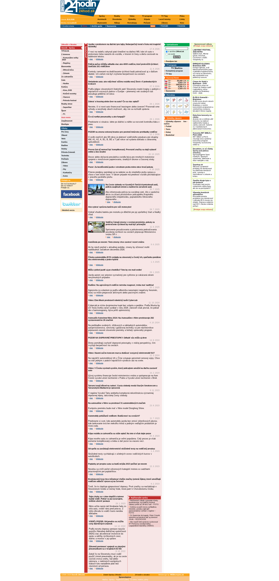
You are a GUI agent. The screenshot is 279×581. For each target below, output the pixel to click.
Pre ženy (65, 132)
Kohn (65, 176)
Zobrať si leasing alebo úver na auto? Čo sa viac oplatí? (113, 101)
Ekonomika (66, 66)
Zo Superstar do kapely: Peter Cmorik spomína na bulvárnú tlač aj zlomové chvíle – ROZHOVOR (144, 517)
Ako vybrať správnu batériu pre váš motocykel (109, 207)
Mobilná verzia (68, 210)
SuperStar (67, 107)
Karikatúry (67, 173)
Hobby (64, 149)
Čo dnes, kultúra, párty (139, 580)
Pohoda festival (69, 100)
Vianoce (66, 97)
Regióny (66, 63)
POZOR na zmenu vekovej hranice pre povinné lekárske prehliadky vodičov (122, 132)
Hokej (168, 132)
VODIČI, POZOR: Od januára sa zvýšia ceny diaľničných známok (106, 522)
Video (132, 16)
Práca (182, 16)
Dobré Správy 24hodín (112, 575)
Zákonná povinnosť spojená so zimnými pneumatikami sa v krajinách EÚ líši (107, 547)
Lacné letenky (164, 19)
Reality (117, 16)
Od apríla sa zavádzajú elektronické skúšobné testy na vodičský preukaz (121, 449)
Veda (63, 139)
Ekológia (65, 124)
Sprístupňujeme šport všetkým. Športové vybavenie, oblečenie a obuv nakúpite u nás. (203, 154)
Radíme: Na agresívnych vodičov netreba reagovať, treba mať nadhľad (121, 285)
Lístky (182, 19)
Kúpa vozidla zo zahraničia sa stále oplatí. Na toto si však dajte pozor (119, 433)
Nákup (117, 23)
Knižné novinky (69, 94)
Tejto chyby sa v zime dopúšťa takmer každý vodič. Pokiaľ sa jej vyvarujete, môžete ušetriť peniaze (106, 498)
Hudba (66, 83)
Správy (102, 16)
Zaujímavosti (66, 121)
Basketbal (169, 135)
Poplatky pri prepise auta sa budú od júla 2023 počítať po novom (117, 464)
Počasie (147, 23)
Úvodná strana (68, 26)
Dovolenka (117, 19)
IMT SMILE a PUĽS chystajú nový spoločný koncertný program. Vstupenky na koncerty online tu (202, 139)
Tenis (167, 129)
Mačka (105, 580)
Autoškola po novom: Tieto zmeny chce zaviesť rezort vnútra (116, 242)
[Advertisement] (145, 7)
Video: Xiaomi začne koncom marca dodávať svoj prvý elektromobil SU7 (121, 353)
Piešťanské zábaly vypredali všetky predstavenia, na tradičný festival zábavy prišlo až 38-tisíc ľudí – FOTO (144, 502)
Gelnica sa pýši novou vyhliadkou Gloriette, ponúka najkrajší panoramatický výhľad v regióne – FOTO (142, 510)
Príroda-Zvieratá (68, 152)
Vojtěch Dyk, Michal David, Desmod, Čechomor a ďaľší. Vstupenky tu (202, 54)
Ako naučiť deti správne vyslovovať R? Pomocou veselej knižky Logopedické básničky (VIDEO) (143, 524)
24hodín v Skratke (69, 44)
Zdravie (66, 73)
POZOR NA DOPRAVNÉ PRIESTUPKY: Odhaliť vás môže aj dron (117, 338)
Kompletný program (174, 71)
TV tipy (168, 74)
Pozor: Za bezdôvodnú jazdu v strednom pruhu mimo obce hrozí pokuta (120, 167)
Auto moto (66, 117)
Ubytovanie (102, 23)
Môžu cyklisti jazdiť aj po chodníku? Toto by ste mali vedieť (115, 270)
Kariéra (64, 142)
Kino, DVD (67, 90)
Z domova (65, 54)
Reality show (66, 104)
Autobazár (102, 19)
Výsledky (132, 19)
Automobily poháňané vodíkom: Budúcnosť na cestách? (114, 416)
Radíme (64, 145)
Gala (63, 80)
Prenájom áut (171, 61)
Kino (182, 23)
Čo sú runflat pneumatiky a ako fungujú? (106, 117)
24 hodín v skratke (142, 575)
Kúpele (147, 19)
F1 (64, 114)
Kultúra (64, 87)
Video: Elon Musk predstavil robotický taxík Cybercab (112, 300)
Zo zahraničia (67, 77)
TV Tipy (164, 16)
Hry (64, 169)
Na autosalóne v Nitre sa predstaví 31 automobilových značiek (116, 403)
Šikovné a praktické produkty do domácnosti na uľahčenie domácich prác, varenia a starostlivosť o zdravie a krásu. (202, 170)
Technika (65, 156)
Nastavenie (170, 91)
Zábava (164, 23)
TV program (147, 16)
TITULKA (65, 51)
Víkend (64, 135)
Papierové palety (122, 580)
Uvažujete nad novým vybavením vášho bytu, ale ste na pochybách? (202, 184)
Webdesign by (171, 575)
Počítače (65, 159)
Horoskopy (132, 23)
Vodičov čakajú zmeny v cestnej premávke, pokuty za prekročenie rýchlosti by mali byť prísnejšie (130, 223)
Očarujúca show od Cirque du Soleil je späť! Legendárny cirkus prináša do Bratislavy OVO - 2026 (202, 87)
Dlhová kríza (68, 70)
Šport (63, 111)
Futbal (168, 126)
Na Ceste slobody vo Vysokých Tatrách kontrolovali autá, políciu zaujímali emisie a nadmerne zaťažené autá (132, 186)
